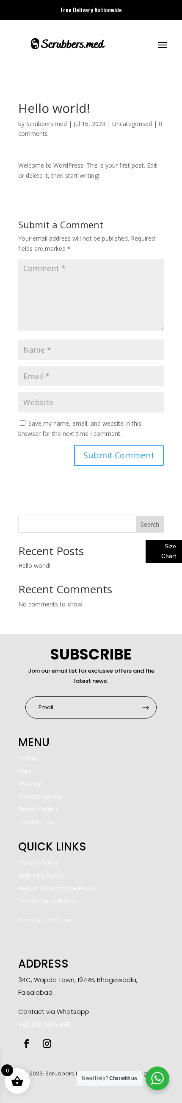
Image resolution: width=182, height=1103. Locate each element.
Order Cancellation (47, 900)
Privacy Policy (38, 862)
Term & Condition (45, 919)
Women (30, 783)
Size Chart (168, 551)
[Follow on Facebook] (26, 1043)
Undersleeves (39, 796)
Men (24, 770)
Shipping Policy (41, 875)
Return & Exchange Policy (57, 888)
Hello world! (34, 565)
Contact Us (36, 821)
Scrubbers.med (46, 124)
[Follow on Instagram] (47, 1043)
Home (27, 758)
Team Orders (38, 809)
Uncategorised (132, 124)
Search (150, 524)
